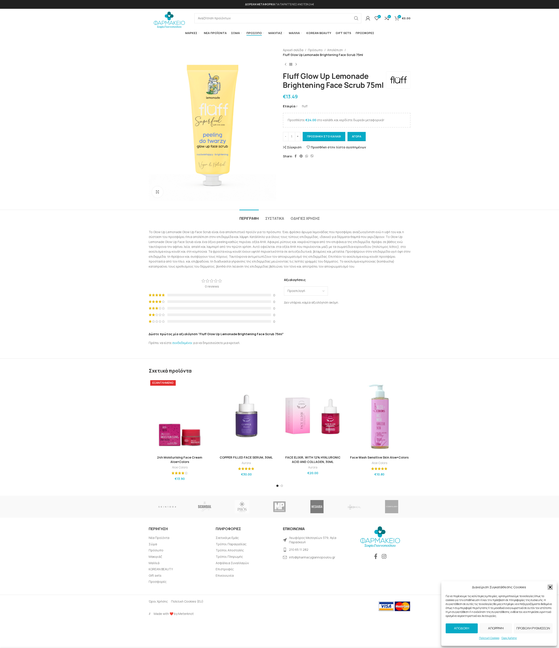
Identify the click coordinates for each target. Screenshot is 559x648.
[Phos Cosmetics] (242, 507)
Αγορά (356, 136)
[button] (550, 587)
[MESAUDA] (317, 507)
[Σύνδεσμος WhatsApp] (306, 156)
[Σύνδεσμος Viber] (312, 156)
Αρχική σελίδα (293, 50)
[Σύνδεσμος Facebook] (295, 156)
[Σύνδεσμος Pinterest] (301, 156)
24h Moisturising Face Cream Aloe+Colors (179, 459)
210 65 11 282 (298, 549)
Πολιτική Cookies (489, 638)
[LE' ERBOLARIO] (391, 507)
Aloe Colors (180, 467)
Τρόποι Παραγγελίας (231, 544)
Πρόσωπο (315, 50)
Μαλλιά (154, 563)
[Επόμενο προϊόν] (296, 64)
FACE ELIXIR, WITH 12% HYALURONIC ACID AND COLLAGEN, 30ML (312, 459)
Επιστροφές (225, 569)
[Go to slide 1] (277, 486)
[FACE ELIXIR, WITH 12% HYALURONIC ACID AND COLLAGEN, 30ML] (313, 416)
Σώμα (153, 544)
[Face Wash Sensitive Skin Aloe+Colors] (379, 416)
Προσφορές (157, 582)
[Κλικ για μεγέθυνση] (157, 191)
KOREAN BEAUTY (161, 569)
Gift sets (155, 575)
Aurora (246, 463)
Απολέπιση (335, 50)
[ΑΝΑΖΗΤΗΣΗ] (356, 18)
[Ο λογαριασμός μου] (368, 18)
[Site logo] (169, 18)
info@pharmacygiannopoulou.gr (312, 557)
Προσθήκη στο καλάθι (324, 136)
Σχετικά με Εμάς (227, 538)
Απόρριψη (496, 628)
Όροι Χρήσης (509, 638)
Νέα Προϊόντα (159, 538)
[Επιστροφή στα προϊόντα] (290, 64)
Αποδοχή (461, 628)
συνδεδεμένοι (182, 343)
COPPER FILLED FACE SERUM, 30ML (246, 457)
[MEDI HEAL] (354, 507)
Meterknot (186, 614)
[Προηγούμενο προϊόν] (285, 64)
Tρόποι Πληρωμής (229, 556)
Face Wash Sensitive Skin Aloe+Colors (379, 457)
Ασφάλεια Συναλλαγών (232, 563)
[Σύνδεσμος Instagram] (384, 557)
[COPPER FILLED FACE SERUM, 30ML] (246, 416)
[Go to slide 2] (282, 486)
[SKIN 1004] (167, 507)
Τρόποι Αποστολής (230, 550)
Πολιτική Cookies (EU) (187, 601)
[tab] (249, 216)
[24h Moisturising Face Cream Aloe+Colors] (180, 416)
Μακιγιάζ (155, 556)
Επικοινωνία (225, 575)
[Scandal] (204, 507)
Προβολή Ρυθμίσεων (533, 628)
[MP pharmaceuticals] (279, 507)
